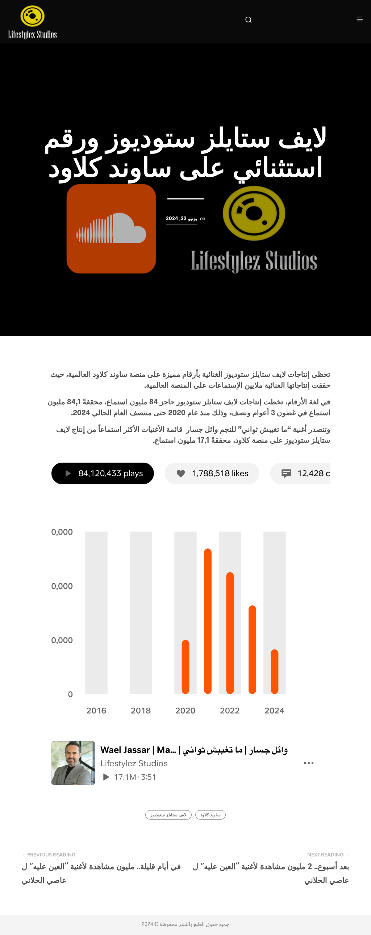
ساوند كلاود (210, 815)
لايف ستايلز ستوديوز (168, 815)
